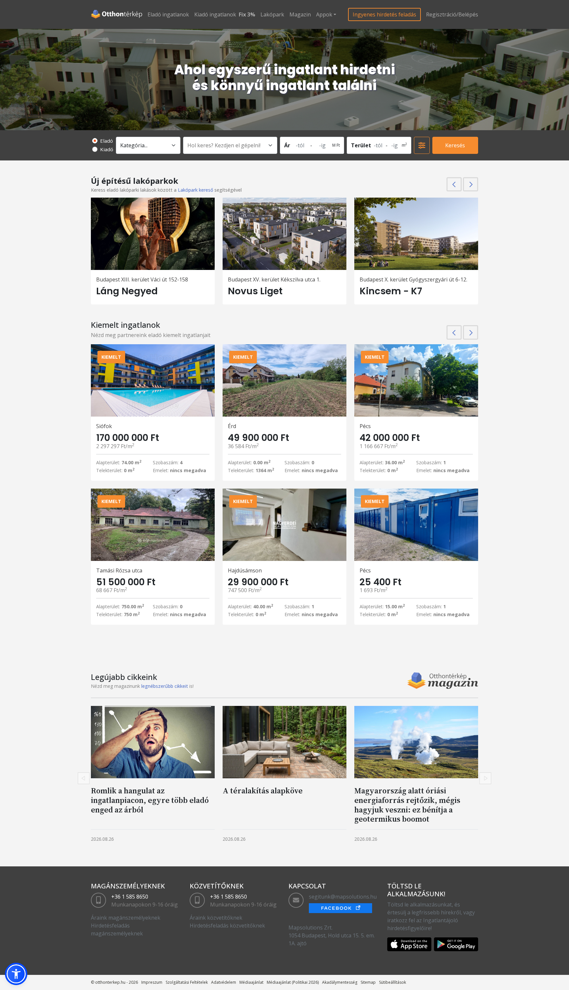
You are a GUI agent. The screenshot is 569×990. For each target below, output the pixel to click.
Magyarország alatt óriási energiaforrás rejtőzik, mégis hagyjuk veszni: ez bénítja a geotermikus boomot (407, 804)
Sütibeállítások (392, 982)
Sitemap (368, 982)
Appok (324, 14)
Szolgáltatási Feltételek (187, 982)
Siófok (104, 426)
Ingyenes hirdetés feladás (384, 14)
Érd (232, 426)
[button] (16, 973)
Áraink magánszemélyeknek (125, 917)
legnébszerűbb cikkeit (164, 686)
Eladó (106, 140)
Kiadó (106, 149)
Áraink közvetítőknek (216, 917)
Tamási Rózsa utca (119, 570)
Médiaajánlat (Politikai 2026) (293, 982)
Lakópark (272, 14)
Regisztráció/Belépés (452, 14)
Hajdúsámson (245, 570)
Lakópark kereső (195, 190)
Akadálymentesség (339, 982)
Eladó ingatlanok (168, 14)
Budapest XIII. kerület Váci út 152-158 (142, 279)
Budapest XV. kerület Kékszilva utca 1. (274, 279)
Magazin (300, 14)
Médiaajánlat (251, 982)
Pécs (365, 426)
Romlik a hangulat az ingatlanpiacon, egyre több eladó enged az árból (150, 800)
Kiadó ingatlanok (215, 14)
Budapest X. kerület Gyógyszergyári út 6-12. (413, 279)
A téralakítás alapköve (263, 790)
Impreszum (151, 982)
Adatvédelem (223, 982)
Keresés (455, 145)
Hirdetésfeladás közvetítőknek (227, 925)
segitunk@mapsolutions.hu (343, 896)
